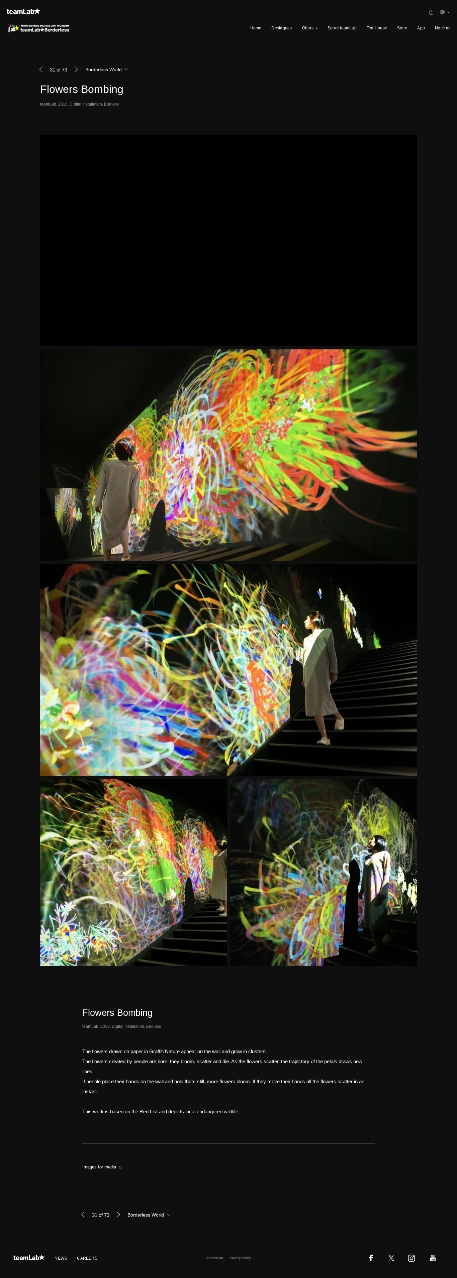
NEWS (61, 1258)
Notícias (442, 28)
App (421, 28)
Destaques (281, 28)
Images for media (99, 1166)
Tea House (377, 28)
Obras (307, 28)
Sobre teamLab (342, 28)
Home (256, 28)
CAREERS (87, 1258)
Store (402, 28)
